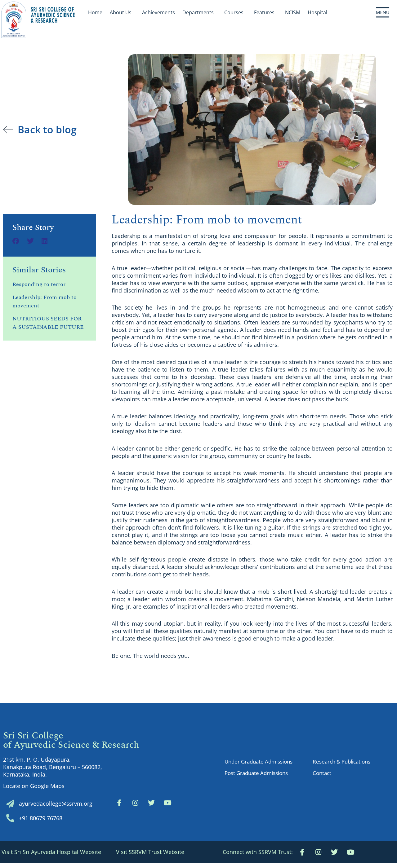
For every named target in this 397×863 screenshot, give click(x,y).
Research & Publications (341, 761)
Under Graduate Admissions (258, 761)
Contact (322, 773)
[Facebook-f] (119, 802)
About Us (121, 12)
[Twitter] (151, 802)
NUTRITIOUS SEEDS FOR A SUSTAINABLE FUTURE (48, 323)
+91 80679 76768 (40, 818)
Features (264, 12)
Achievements (158, 12)
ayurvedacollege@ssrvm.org (55, 803)
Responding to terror (38, 284)
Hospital (317, 12)
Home (95, 12)
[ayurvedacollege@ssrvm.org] (10, 803)
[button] (257, 852)
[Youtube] (350, 852)
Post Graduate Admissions (256, 773)
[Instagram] (135, 802)
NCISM (292, 12)
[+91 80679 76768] (10, 818)
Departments (198, 12)
